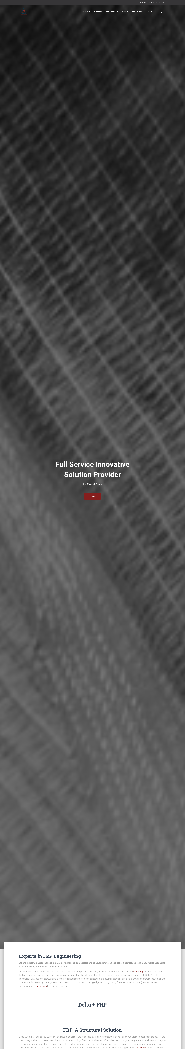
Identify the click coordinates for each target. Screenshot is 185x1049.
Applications (111, 11)
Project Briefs (160, 2)
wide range (138, 971)
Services (85, 11)
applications (41, 986)
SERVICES (92, 496)
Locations (151, 2)
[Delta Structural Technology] (24, 11)
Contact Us (142, 2)
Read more (141, 1047)
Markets (97, 11)
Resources (136, 11)
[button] (89, 11)
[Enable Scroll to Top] (180, 1044)
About (124, 11)
